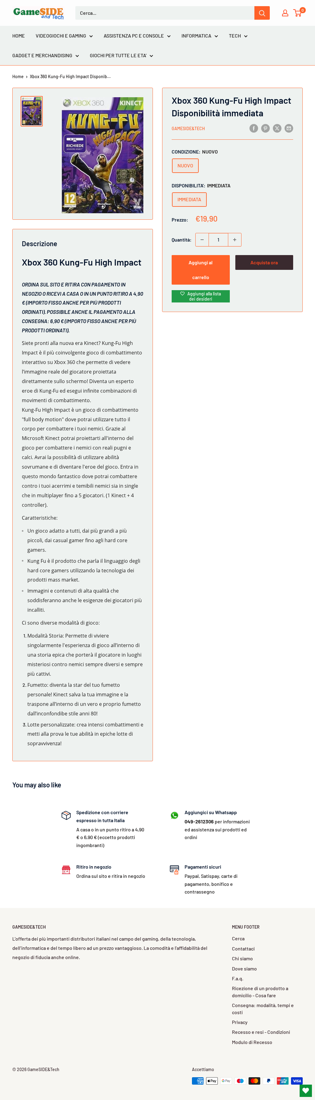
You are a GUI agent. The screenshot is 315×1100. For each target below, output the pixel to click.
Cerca (238, 938)
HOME (18, 35)
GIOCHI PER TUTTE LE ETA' (118, 55)
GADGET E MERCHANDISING (42, 55)
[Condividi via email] (289, 128)
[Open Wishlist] (306, 1091)
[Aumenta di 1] (234, 239)
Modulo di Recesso (252, 1042)
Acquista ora (264, 262)
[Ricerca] (262, 13)
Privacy (240, 1022)
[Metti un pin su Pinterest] (265, 128)
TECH (235, 35)
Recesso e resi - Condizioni (261, 1032)
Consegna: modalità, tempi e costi (263, 1008)
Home (18, 76)
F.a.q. (237, 978)
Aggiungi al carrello (201, 269)
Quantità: (182, 239)
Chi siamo (242, 958)
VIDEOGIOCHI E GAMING (61, 35)
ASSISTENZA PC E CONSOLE (134, 35)
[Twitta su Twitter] (277, 128)
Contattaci (243, 948)
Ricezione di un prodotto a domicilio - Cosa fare (260, 991)
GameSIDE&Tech (188, 128)
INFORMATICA (196, 35)
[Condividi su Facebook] (253, 128)
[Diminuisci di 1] (202, 239)
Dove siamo (244, 968)
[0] (297, 13)
